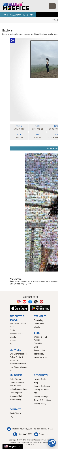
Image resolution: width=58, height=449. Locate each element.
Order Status (15, 379)
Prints (12, 330)
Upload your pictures (19, 389)
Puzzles (13, 340)
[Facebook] (30, 301)
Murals (13, 337)
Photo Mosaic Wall (18, 363)
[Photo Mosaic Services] (14, 5)
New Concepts (40, 357)
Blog (36, 346)
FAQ (35, 393)
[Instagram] (19, 301)
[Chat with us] (52, 443)
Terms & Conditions (42, 400)
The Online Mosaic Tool (18, 325)
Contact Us (43, 434)
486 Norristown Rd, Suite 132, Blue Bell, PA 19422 (32, 429)
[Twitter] (36, 301)
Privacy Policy (40, 403)
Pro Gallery (38, 320)
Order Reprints (16, 392)
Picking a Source (41, 389)
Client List (38, 343)
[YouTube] (24, 301)
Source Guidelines (42, 386)
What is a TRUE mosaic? (40, 338)
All (11, 344)
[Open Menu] (52, 6)
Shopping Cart (16, 396)
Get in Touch (15, 413)
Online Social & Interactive (16, 358)
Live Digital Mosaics (18, 367)
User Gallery (39, 323)
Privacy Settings (41, 396)
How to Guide (40, 379)
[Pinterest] (41, 301)
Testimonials (39, 350)
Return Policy (15, 399)
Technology (39, 353)
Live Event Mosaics (18, 353)
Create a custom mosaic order (17, 384)
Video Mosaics (16, 333)
